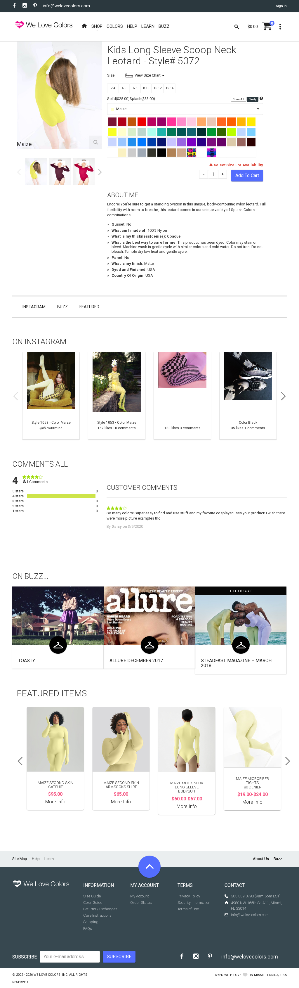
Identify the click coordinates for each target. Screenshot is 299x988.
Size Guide (92, 896)
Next (100, 172)
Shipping (90, 922)
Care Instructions (97, 915)
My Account (139, 896)
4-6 (124, 88)
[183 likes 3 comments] (182, 396)
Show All (239, 99)
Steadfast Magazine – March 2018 (236, 663)
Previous (19, 172)
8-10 (146, 88)
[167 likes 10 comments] (117, 396)
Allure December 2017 (136, 660)
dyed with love (228, 975)
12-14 (169, 88)
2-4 (113, 88)
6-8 (135, 88)
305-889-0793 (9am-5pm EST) (256, 896)
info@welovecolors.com (66, 5)
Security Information (194, 902)
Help (36, 859)
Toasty (26, 660)
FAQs (87, 928)
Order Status (141, 902)
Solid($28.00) (118, 98)
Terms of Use (188, 909)
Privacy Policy (189, 896)
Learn (49, 859)
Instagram (34, 306)
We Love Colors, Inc (50, 975)
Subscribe (24, 957)
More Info (55, 801)
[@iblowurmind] (51, 396)
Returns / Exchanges (100, 909)
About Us (261, 859)
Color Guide (92, 902)
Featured (89, 306)
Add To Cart (247, 175)
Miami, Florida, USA (270, 975)
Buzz (62, 306)
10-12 (157, 88)
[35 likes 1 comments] (248, 396)
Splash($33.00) (142, 98)
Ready (253, 99)
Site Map (19, 859)
